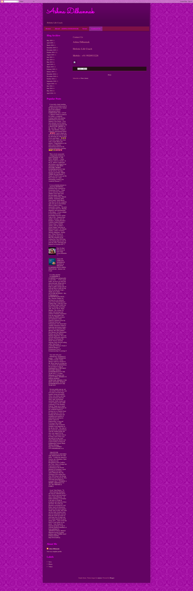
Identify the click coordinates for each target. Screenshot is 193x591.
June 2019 (49, 60)
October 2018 (50, 79)
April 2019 (50, 64)
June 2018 (49, 88)
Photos (50, 564)
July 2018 (49, 86)
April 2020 (50, 43)
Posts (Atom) (84, 78)
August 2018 (50, 84)
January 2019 (50, 72)
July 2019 (49, 57)
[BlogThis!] (80, 69)
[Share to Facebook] (84, 69)
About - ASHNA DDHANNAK (67, 29)
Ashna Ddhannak (70, 11)
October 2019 (50, 52)
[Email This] (78, 69)
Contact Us (96, 29)
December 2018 (51, 74)
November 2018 (51, 76)
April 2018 (50, 93)
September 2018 (51, 81)
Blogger (112, 578)
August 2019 (50, 55)
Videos (50, 567)
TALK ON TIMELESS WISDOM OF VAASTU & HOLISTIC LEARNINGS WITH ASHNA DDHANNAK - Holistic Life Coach (57, 265)
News (84, 29)
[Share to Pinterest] (86, 69)
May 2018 (49, 91)
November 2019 (51, 50)
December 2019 (51, 48)
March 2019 (50, 67)
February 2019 (51, 69)
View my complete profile (54, 551)
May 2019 (49, 62)
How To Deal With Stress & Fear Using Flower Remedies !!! (62, 251)
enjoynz (100, 578)
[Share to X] (82, 69)
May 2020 (49, 40)
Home (48, 29)
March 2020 (50, 45)
